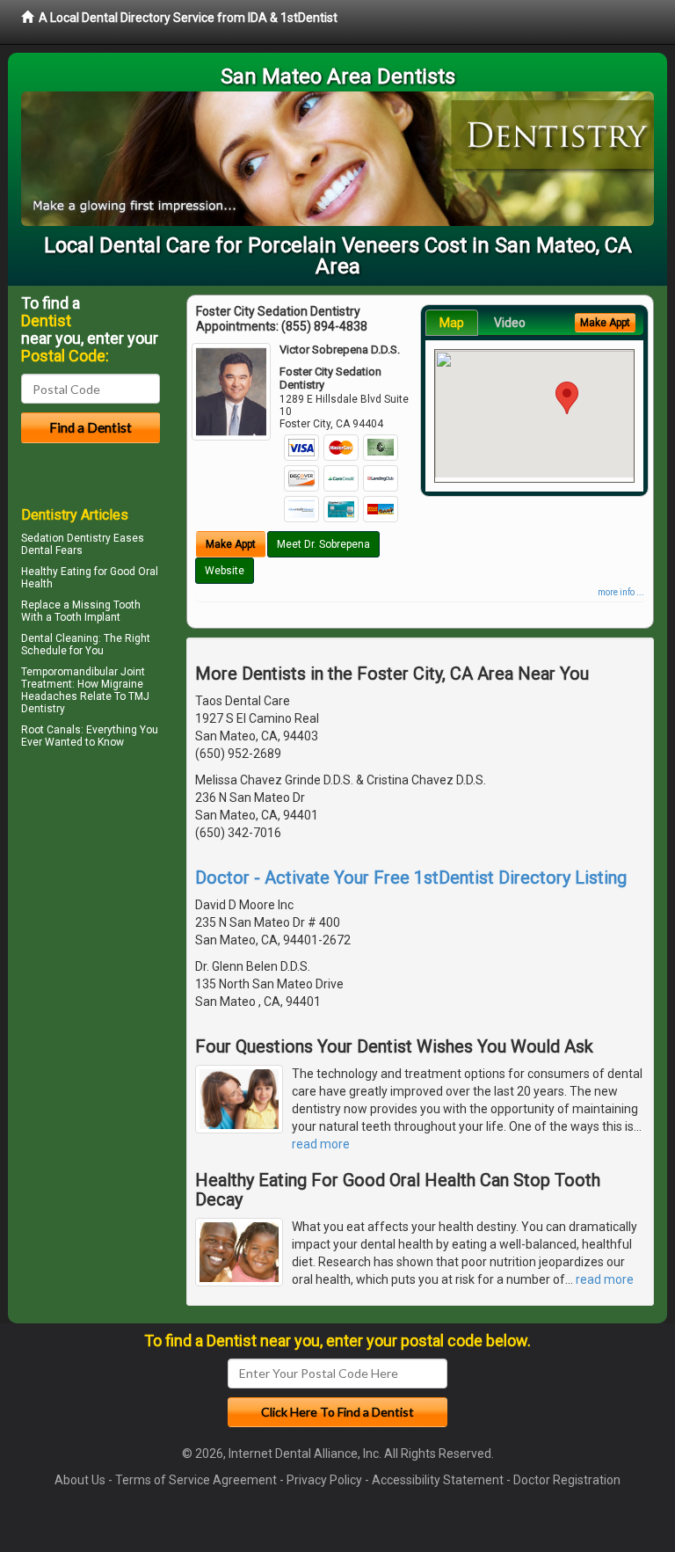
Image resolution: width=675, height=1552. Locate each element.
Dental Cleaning (59, 638)
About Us (79, 1480)
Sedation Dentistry (66, 538)
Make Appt (231, 544)
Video (510, 323)
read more (321, 1144)
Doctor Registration (567, 1480)
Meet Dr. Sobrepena (323, 544)
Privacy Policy (324, 1480)
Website (224, 571)
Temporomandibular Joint (83, 672)
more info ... (621, 592)
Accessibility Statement (438, 1480)
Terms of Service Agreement (196, 1480)
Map (451, 323)
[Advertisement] (111, 906)
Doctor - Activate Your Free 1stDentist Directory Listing (411, 877)
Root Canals (51, 730)
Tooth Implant (87, 617)
